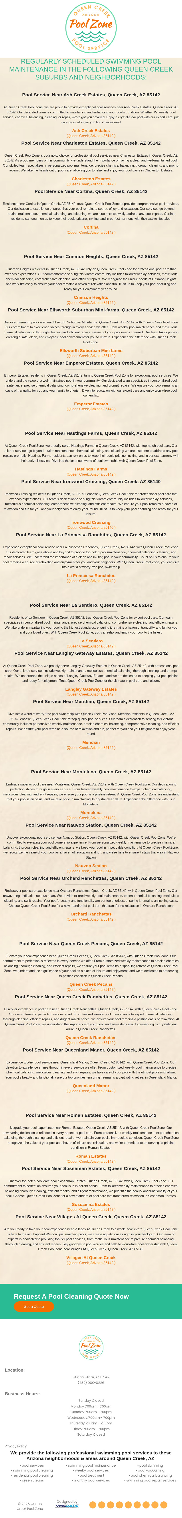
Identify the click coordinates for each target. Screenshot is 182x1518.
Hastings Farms (91, 471)
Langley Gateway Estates (91, 691)
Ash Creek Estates (91, 133)
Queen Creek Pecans (91, 986)
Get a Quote (34, 1306)
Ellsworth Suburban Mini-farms (91, 353)
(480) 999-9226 (91, 1382)
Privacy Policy (16, 1446)
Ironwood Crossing (91, 525)
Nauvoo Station (91, 868)
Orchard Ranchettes (91, 916)
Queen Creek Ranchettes (91, 1040)
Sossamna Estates (91, 1207)
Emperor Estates (91, 406)
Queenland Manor (91, 1088)
